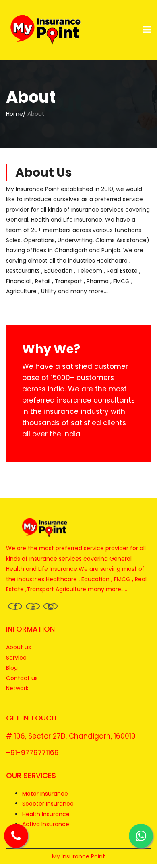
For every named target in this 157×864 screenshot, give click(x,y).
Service (16, 658)
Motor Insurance (45, 794)
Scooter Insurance (48, 804)
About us (18, 647)
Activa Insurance (45, 824)
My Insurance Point (78, 856)
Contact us (22, 678)
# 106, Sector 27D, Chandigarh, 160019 (71, 736)
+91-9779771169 (32, 752)
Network (17, 688)
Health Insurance (46, 814)
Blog (12, 668)
